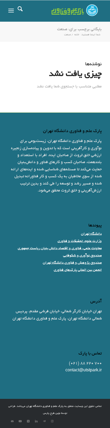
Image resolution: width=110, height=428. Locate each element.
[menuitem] (20, 11)
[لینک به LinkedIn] (36, 421)
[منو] (11, 11)
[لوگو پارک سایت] (64, 11)
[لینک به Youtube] (20, 421)
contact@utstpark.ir (83, 370)
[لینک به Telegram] (44, 421)
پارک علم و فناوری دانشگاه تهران (45, 406)
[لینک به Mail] (12, 421)
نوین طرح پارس (51, 413)
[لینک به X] (28, 421)
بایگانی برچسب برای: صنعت (79, 29)
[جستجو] (20, 11)
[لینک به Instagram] (52, 421)
